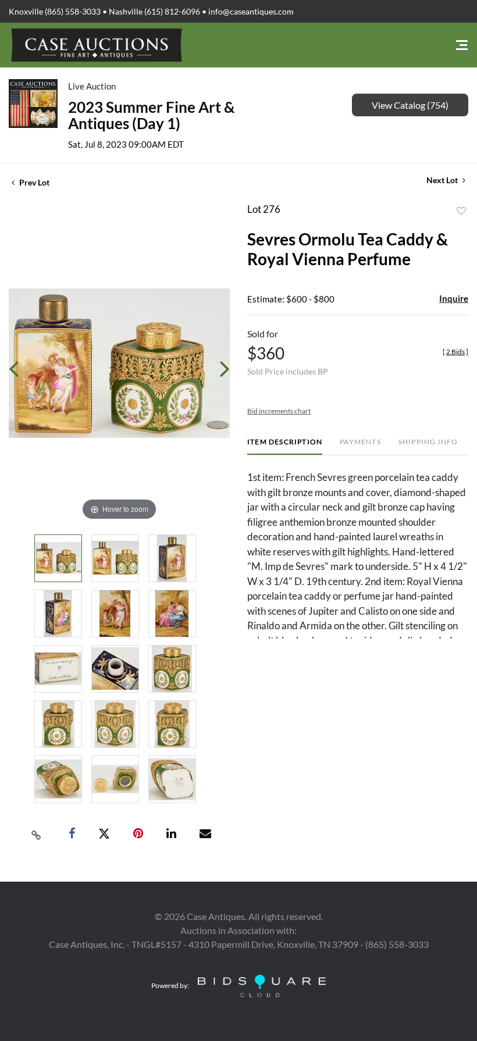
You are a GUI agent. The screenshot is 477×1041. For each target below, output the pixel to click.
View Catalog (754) (410, 104)
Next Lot (443, 180)
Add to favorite (461, 211)
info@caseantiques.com (251, 11)
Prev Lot (33, 182)
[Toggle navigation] (462, 45)
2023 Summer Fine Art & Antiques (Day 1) (151, 115)
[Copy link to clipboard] (37, 834)
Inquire (453, 298)
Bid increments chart (279, 411)
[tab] (284, 446)
